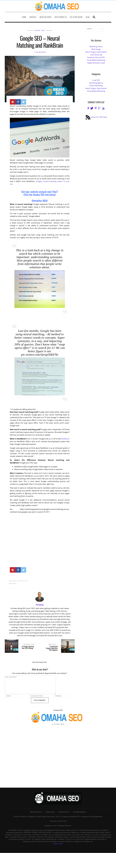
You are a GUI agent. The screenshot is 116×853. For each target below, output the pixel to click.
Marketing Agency (96, 83)
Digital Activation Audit (96, 63)
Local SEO (39, 30)
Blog (88, 17)
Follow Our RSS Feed (99, 117)
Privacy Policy (50, 812)
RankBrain (65, 439)
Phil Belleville (41, 52)
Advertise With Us (36, 812)
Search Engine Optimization (96, 52)
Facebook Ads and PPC (96, 57)
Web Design (96, 49)
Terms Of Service (63, 812)
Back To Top (58, 844)
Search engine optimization (17, 581)
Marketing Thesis (96, 46)
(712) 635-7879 (58, 724)
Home (24, 17)
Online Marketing (96, 85)
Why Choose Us (61, 17)
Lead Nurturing (96, 54)
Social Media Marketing (96, 60)
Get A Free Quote (76, 17)
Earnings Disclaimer (79, 812)
